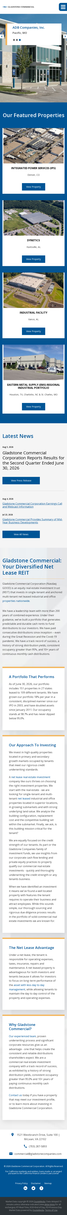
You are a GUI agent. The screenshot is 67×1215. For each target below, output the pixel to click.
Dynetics (33, 240)
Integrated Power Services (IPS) (33, 168)
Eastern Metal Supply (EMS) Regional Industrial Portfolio (33, 386)
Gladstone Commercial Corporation (27, 1166)
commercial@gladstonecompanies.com (37, 1154)
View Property (33, 186)
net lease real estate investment (30, 777)
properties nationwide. (16, 601)
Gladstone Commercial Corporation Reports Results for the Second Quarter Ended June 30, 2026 (33, 460)
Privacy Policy (21, 1183)
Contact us (15, 1095)
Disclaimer (36, 1183)
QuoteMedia (39, 1201)
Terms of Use (51, 1210)
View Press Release (21, 480)
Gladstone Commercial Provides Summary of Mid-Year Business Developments (32, 521)
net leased (24, 798)
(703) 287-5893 (38, 1146)
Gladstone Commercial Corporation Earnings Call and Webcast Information (32, 505)
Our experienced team (22, 1036)
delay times (49, 1204)
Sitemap (48, 1183)
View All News (21, 534)
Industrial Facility (33, 312)
